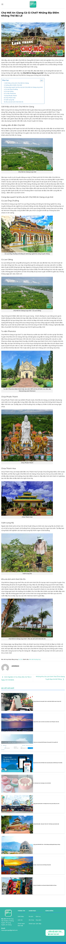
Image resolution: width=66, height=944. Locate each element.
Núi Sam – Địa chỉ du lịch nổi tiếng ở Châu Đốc (42, 864)
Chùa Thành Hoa (10, 97)
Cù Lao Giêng (9, 91)
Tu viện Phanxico (10, 93)
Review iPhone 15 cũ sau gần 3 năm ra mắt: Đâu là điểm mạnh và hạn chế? (47, 701)
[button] (2, 4)
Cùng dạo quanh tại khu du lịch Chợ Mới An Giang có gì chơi (24, 87)
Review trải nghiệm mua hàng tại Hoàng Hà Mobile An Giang (44, 885)
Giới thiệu (21, 916)
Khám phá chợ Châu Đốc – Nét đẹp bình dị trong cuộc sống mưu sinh (46, 803)
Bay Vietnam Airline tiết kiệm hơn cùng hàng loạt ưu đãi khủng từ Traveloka (47, 762)
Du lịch (20, 659)
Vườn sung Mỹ (9, 100)
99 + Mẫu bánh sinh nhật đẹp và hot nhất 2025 (42, 783)
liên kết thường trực (35, 659)
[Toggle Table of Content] (41, 80)
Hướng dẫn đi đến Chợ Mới (13, 85)
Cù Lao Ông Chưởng (11, 89)
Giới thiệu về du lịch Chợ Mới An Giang (17, 83)
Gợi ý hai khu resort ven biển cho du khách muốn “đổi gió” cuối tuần (46, 721)
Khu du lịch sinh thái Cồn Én (14, 102)
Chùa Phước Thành (11, 95)
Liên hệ (20, 920)
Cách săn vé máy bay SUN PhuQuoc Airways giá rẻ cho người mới (45, 742)
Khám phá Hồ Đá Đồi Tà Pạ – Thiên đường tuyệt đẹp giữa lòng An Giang (46, 844)
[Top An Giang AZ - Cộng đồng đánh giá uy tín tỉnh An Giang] (33, 4)
